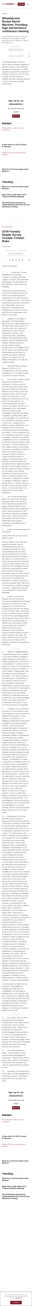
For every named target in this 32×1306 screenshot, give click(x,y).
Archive (4, 13)
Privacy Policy (18, 1298)
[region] (16, 1299)
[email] (22, 56)
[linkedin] (13, 56)
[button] (3, 4)
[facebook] (10, 56)
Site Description (7, 227)
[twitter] (16, 56)
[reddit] (19, 56)
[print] (29, 56)
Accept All (16, 1302)
